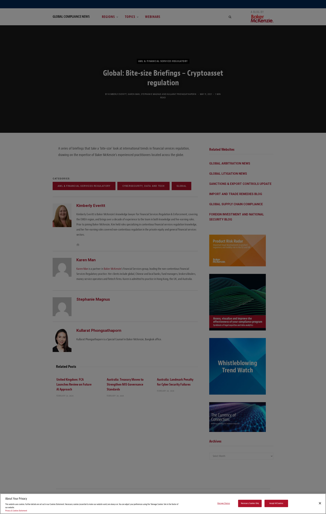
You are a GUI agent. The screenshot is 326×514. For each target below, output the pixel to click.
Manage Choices (223, 503)
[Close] (320, 503)
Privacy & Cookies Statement (16, 510)
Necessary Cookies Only (250, 503)
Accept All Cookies (276, 503)
